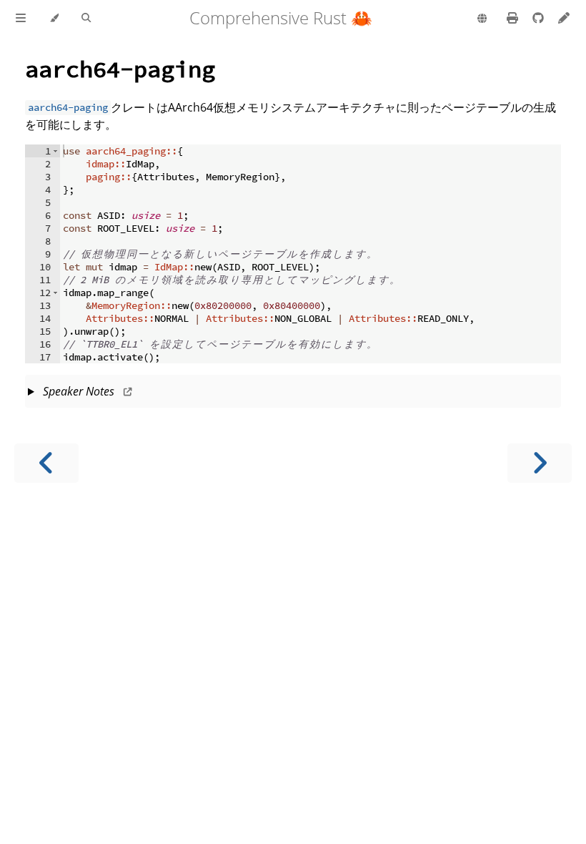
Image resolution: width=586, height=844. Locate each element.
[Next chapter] (539, 463)
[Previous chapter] (46, 463)
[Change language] (482, 19)
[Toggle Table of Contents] (21, 18)
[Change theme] (54, 18)
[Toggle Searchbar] (86, 18)
